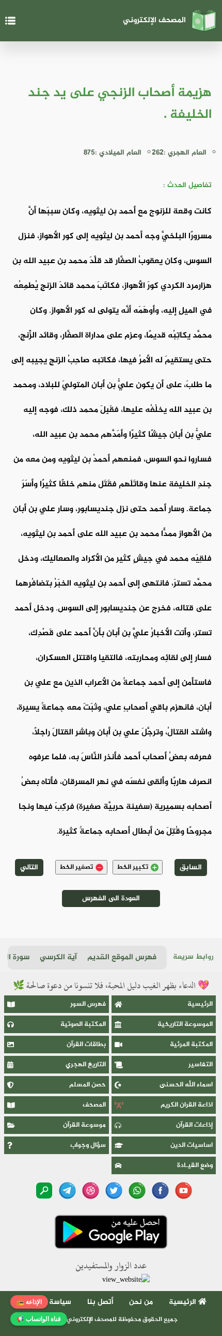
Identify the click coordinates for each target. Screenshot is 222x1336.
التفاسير (200, 1064)
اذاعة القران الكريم (187, 1105)
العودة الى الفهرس (111, 898)
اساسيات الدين (191, 1145)
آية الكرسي (58, 957)
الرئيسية (200, 1004)
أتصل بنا (100, 1302)
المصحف (94, 1105)
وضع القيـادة (195, 1165)
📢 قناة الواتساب (39, 1319)
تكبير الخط (132, 867)
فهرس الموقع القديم (121, 957)
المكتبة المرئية (191, 1044)
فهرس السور (88, 1004)
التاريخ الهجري (86, 1064)
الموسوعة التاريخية (185, 1024)
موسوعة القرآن (84, 1125)
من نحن (141, 1302)
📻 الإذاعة (29, 1302)
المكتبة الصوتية (83, 1024)
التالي (29, 867)
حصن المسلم (87, 1085)
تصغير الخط (76, 867)
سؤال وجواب (88, 1145)
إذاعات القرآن (194, 1125)
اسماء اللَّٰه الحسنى (186, 1085)
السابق (191, 867)
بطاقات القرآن (86, 1044)
